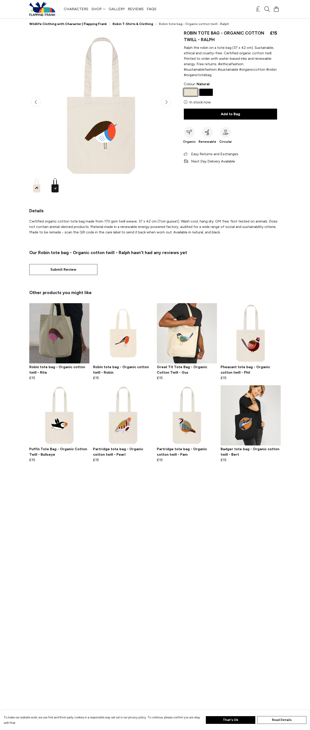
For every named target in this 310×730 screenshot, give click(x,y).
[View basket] (276, 9)
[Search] (267, 9)
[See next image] (166, 102)
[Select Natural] (190, 92)
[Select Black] (206, 92)
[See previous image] (36, 102)
